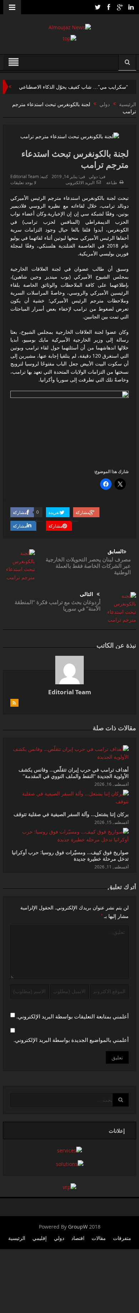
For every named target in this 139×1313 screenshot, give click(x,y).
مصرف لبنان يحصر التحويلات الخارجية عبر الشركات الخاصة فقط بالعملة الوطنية (88, 566)
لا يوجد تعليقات (23, 182)
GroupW (78, 1226)
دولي (93, 176)
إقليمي (39, 1238)
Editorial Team (24, 176)
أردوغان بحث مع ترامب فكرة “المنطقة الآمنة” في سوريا (58, 605)
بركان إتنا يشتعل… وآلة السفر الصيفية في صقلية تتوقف (71, 814)
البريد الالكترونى (80, 182)
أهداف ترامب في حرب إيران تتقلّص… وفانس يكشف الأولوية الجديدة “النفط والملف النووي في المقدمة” (74, 772)
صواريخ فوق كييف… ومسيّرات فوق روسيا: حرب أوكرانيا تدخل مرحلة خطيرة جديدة (70, 855)
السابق (115, 551)
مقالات (99, 1238)
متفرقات (122, 1238)
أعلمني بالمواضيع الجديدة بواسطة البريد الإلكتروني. (71, 1040)
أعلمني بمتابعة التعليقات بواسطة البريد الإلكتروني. (72, 1016)
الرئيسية (16, 1238)
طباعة (111, 182)
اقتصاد (77, 1238)
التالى (86, 594)
